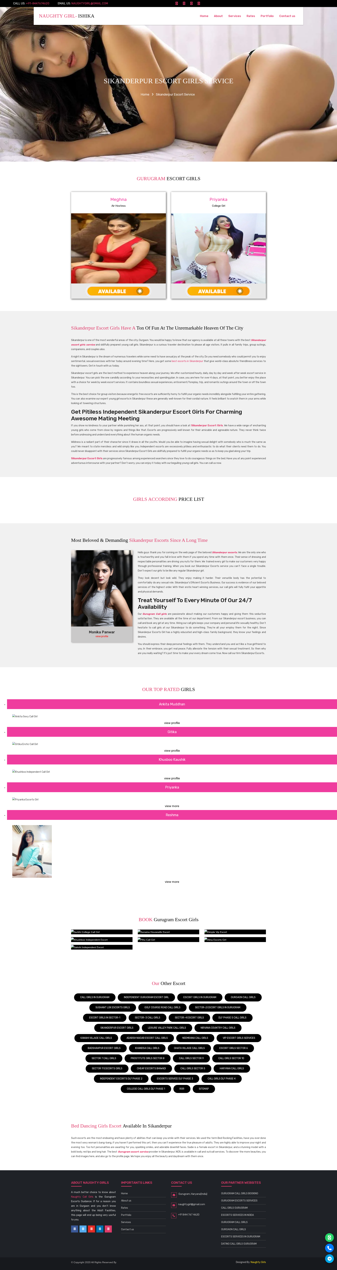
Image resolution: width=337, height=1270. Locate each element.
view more (172, 806)
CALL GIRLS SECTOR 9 (191, 1058)
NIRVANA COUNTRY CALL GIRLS (218, 1027)
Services (234, 16)
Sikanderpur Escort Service (175, 94)
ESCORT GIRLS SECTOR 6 (233, 1048)
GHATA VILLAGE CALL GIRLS (189, 1048)
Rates (251, 16)
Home (205, 16)
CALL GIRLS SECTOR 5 (192, 1068)
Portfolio (267, 16)
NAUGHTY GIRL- (66, 16)
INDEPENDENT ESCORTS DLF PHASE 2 (121, 1078)
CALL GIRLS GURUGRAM (234, 1207)
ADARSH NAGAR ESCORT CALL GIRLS (147, 1038)
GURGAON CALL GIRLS (243, 997)
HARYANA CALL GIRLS (232, 1068)
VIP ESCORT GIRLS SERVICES (239, 1038)
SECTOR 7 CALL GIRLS (104, 1058)
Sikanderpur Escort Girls (207, 425)
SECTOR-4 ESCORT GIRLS (189, 1017)
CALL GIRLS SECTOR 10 (231, 1058)
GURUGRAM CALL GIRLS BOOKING (239, 1193)
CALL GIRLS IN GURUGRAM (94, 997)
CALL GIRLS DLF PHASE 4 (222, 1078)
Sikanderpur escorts (224, 552)
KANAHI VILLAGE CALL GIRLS (96, 1038)
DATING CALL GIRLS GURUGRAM (239, 1243)
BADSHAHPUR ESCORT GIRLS (104, 1048)
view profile (101, 636)
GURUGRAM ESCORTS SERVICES (239, 1200)
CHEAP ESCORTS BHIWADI (151, 1068)
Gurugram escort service (133, 1151)
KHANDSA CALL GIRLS (147, 1048)
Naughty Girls (258, 1262)
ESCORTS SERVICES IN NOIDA (237, 1215)
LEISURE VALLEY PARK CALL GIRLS (167, 1027)
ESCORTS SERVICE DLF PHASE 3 (175, 1078)
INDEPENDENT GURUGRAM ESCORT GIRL (146, 997)
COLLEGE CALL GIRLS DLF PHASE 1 (146, 1088)
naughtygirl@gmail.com (89, 3)
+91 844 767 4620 (188, 1214)
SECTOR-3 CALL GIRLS (147, 1017)
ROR (182, 1088)
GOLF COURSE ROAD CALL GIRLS (162, 1007)
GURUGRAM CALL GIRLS (234, 1222)
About (218, 16)
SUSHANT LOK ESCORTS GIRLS (112, 1007)
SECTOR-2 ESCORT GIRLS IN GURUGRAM (217, 1007)
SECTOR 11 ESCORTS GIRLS (107, 1068)
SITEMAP (204, 1088)
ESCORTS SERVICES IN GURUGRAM (240, 1236)
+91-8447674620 (37, 3)
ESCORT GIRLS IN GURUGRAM (199, 997)
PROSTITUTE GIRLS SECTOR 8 (147, 1058)
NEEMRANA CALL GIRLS (195, 1038)
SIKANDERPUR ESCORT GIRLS (116, 1027)
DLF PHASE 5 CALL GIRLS (232, 1017)
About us (126, 1200)
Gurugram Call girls (155, 613)
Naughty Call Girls (82, 1196)
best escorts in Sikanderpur (187, 361)
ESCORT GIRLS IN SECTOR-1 (104, 1017)
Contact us (287, 16)
